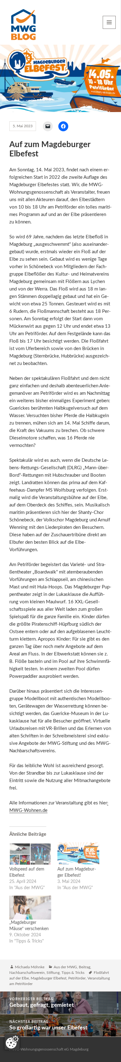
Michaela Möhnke (29, 967)
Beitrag (84, 967)
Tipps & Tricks (72, 972)
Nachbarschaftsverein (27, 972)
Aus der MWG (65, 967)
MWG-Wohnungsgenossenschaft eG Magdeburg (48, 1049)
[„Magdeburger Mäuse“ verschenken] (30, 908)
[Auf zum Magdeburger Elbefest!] (78, 854)
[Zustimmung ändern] (12, 1042)
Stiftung (53, 972)
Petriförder (77, 978)
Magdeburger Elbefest (48, 978)
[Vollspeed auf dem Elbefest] (30, 854)
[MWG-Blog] (23, 22)
